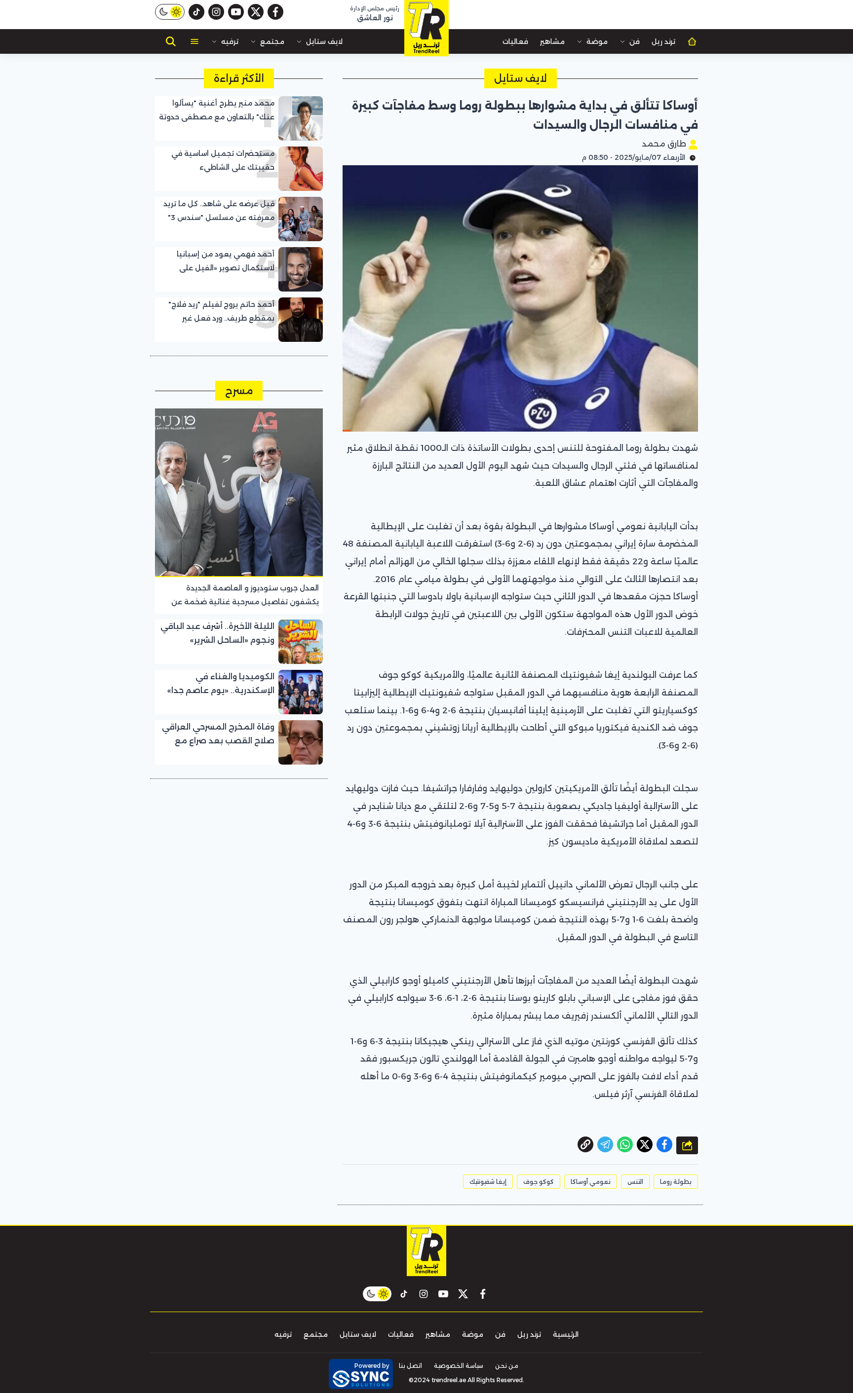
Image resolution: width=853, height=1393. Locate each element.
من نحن (506, 1365)
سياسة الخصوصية (458, 1365)
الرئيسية (566, 1334)
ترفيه (229, 41)
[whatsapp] (585, 1144)
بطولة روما (676, 1181)
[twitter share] (645, 1144)
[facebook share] (664, 1144)
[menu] (194, 41)
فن (634, 41)
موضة (597, 41)
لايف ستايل (324, 41)
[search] (171, 41)
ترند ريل (663, 41)
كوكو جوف (538, 1181)
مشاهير (552, 41)
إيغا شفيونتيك (487, 1181)
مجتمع (272, 41)
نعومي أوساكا (591, 1181)
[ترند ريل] (426, 28)
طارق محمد (665, 143)
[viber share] (605, 1144)
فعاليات (515, 41)
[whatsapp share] (625, 1144)
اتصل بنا (410, 1365)
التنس (635, 1181)
